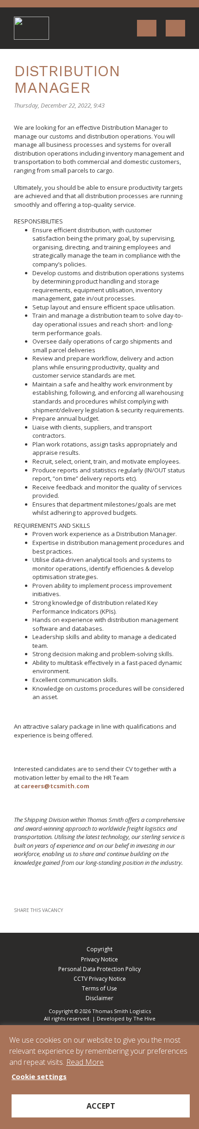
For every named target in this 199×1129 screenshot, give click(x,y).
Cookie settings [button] (39, 1076)
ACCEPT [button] (101, 1106)
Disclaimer (99, 998)
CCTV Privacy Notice (100, 979)
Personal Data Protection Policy (99, 969)
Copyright (99, 949)
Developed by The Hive (126, 1018)
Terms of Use (99, 988)
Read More (85, 1062)
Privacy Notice (99, 959)
